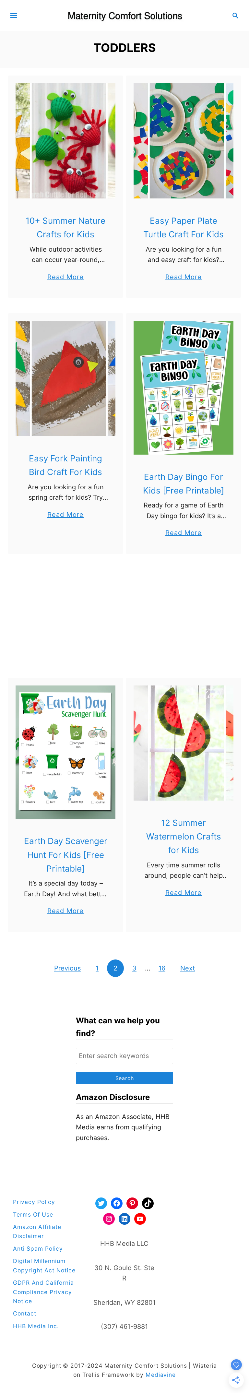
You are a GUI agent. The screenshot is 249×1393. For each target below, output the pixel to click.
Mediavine (161, 1374)
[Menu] (13, 15)
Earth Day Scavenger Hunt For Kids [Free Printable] (65, 855)
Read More (65, 277)
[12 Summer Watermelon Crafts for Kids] (184, 743)
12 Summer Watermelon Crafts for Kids (183, 836)
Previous (67, 968)
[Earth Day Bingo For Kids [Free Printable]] (184, 388)
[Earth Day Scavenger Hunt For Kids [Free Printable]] (66, 752)
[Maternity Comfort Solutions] (124, 15)
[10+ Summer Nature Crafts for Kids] (66, 140)
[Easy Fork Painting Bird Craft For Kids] (66, 378)
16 (162, 968)
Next (187, 968)
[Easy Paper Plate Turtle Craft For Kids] (184, 140)
